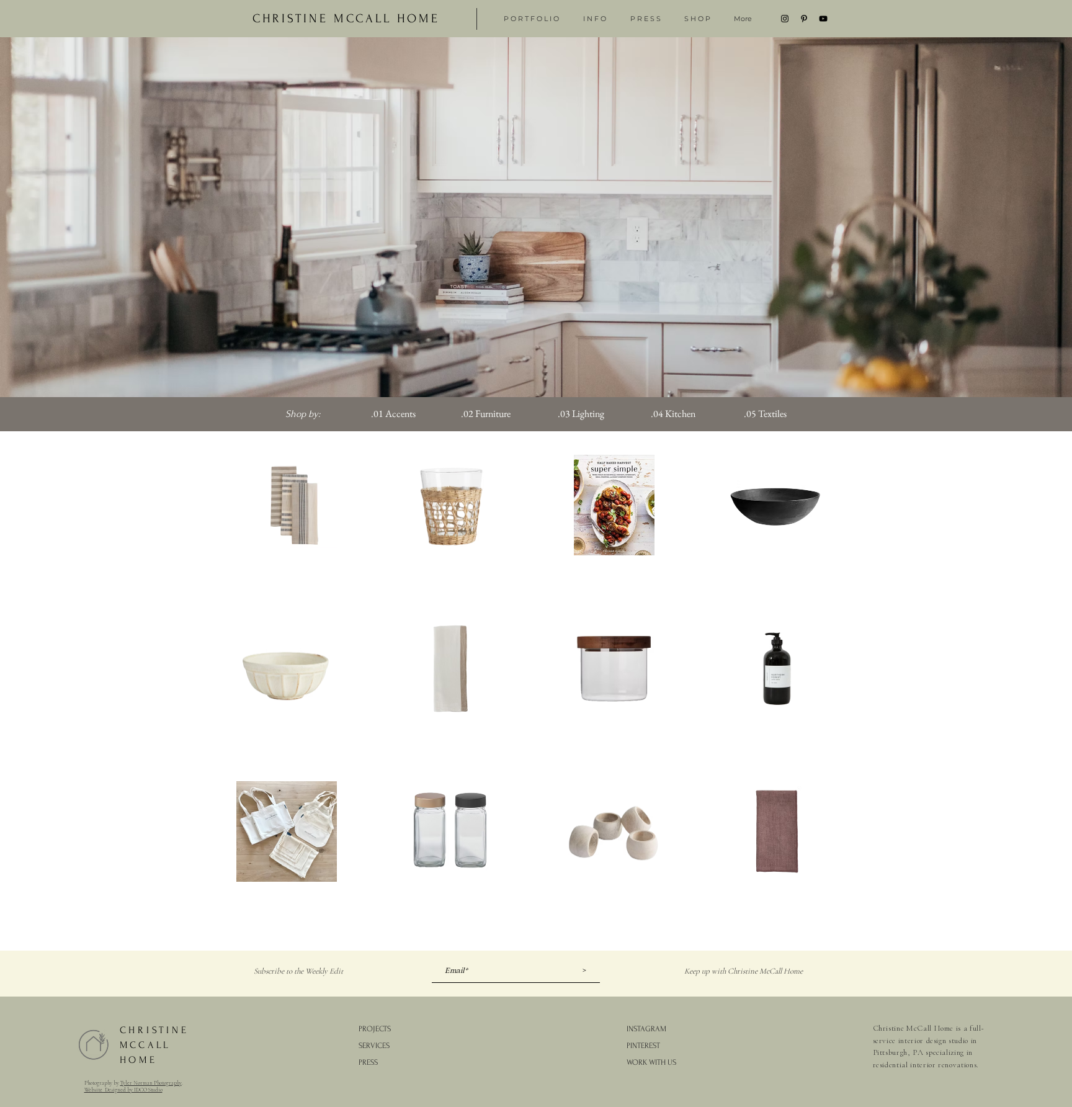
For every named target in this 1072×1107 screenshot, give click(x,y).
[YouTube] (823, 19)
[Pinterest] (804, 19)
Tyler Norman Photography (151, 1083)
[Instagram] (785, 19)
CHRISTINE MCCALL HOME (154, 1044)
